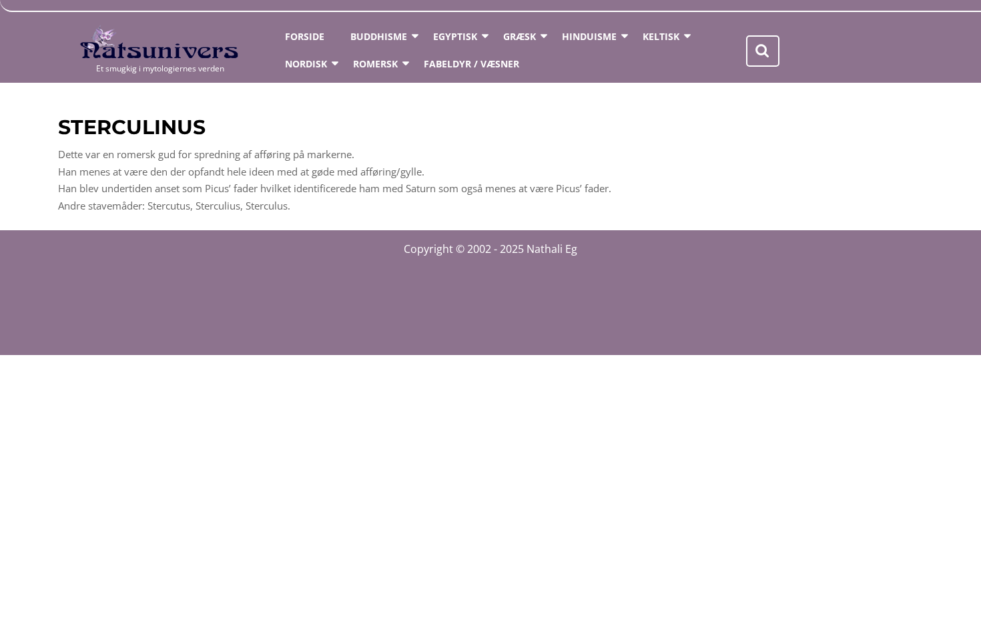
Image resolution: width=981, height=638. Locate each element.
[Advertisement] (490, 301)
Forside (304, 36)
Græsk (519, 36)
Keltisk (661, 36)
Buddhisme (378, 36)
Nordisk (306, 63)
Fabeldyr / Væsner (471, 63)
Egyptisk (455, 36)
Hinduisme (589, 36)
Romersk (375, 63)
